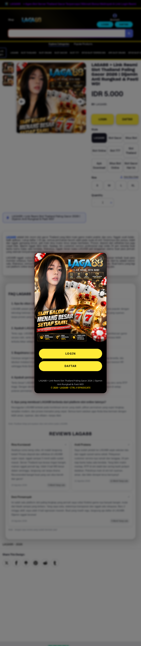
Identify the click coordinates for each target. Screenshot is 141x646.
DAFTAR (70, 366)
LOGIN (70, 353)
